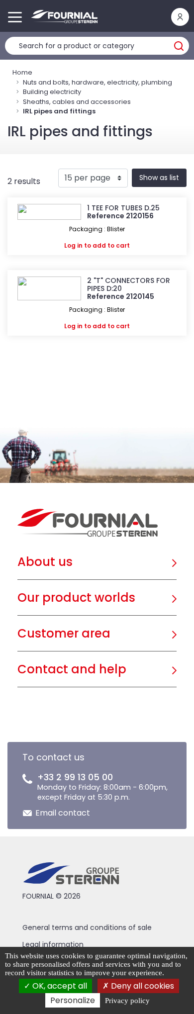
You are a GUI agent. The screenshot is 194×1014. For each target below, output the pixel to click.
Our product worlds (76, 597)
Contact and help (71, 669)
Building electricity (52, 91)
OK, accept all (58, 986)
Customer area (63, 633)
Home (22, 72)
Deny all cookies (141, 986)
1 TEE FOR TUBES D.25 (123, 208)
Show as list (159, 178)
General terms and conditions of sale (87, 927)
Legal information (53, 944)
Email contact (62, 813)
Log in (73, 245)
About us (45, 561)
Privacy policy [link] (127, 1001)
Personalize (72, 1000)
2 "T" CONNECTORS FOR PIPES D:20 (128, 284)
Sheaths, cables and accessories (77, 101)
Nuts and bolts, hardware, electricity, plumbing (97, 82)
